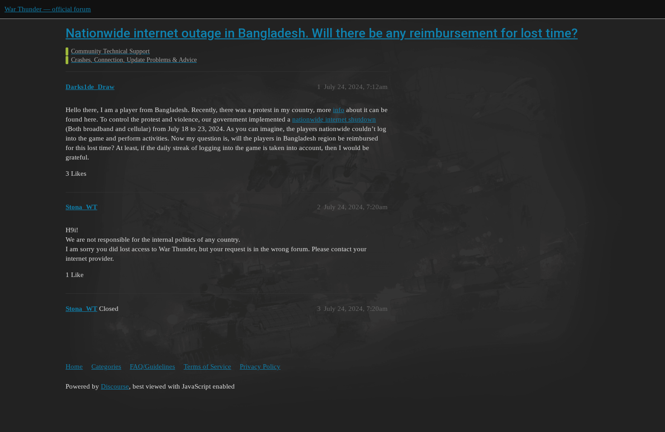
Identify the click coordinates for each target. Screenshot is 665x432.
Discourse (115, 386)
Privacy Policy (260, 366)
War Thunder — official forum (48, 9)
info (338, 109)
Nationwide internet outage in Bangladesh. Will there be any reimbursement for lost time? (322, 33)
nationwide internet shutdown (334, 119)
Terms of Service (207, 366)
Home (74, 366)
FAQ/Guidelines (152, 366)
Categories (106, 366)
